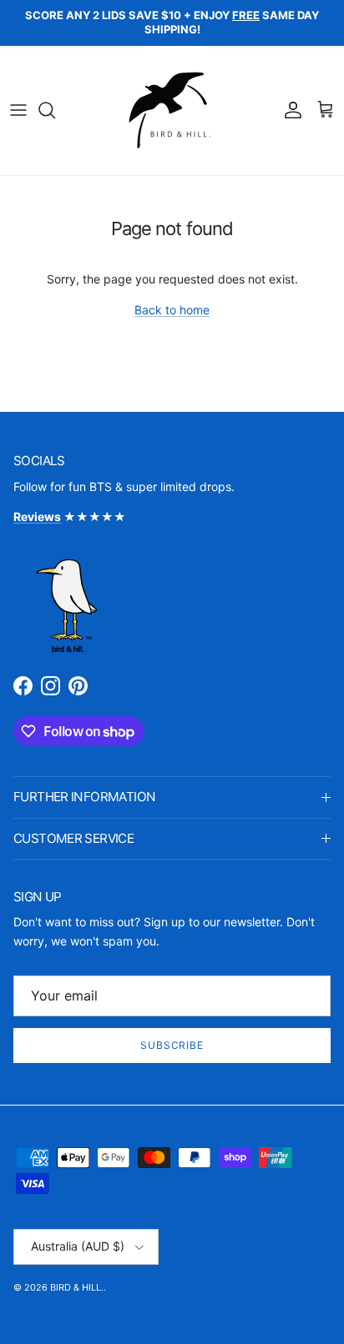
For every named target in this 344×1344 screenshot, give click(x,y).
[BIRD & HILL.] (172, 110)
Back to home (172, 310)
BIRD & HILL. (77, 1287)
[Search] (55, 110)
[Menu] (18, 110)
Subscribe (172, 1045)
